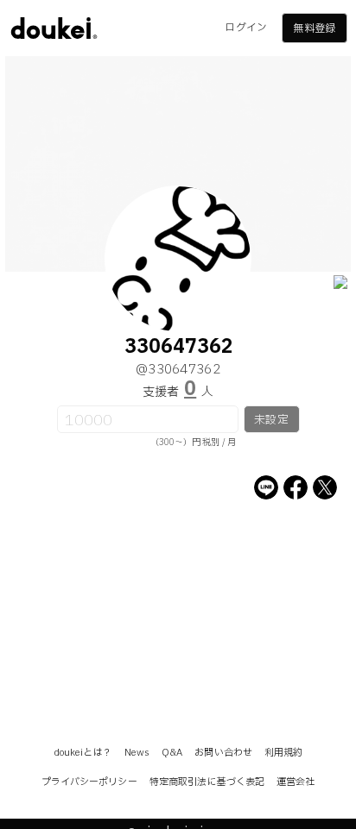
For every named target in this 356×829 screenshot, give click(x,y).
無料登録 (313, 28)
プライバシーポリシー (89, 782)
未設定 (271, 420)
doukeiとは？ (83, 752)
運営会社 (296, 782)
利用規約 (283, 752)
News (136, 752)
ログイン (245, 27)
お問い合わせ (223, 752)
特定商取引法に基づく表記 (206, 782)
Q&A (172, 752)
